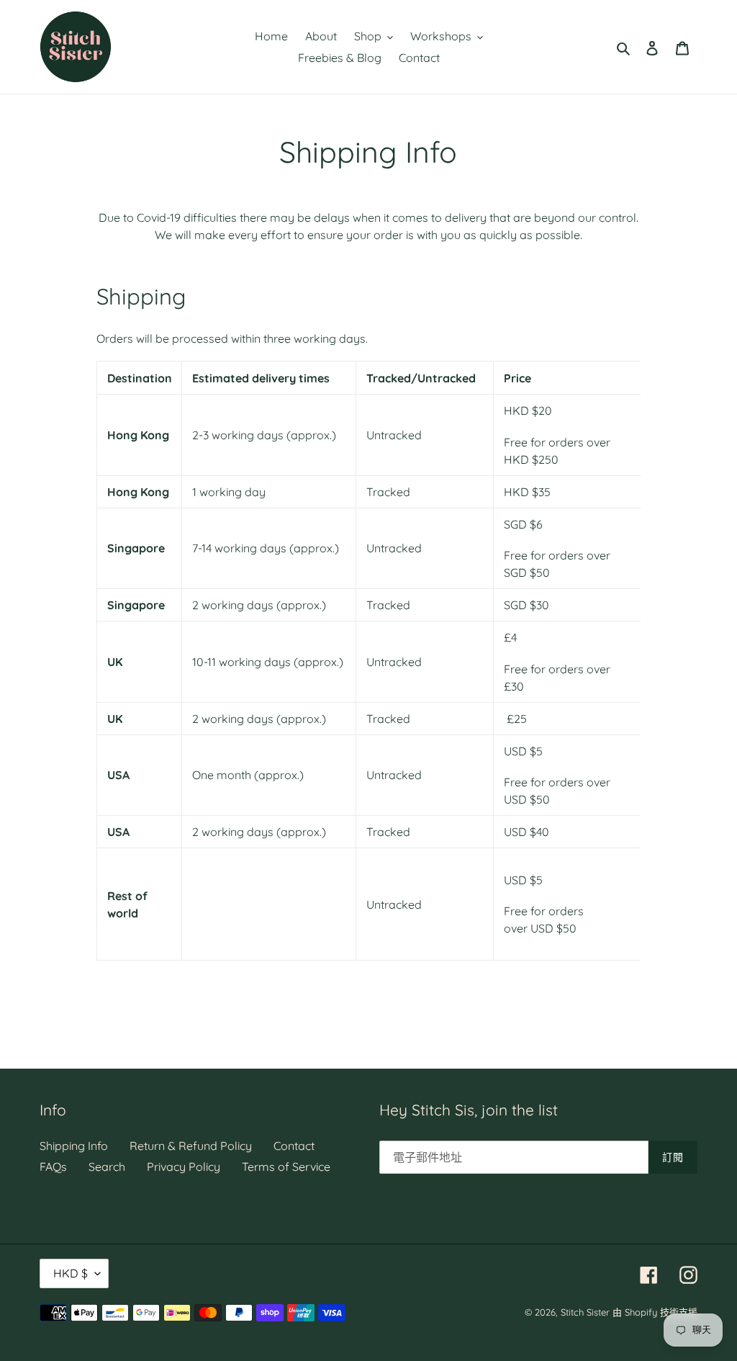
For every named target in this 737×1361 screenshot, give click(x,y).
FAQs (53, 1166)
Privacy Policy (183, 1166)
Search (107, 1166)
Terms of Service (286, 1166)
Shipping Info (74, 1145)
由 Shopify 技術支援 (654, 1312)
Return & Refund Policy (191, 1145)
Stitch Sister (585, 1312)
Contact (294, 1145)
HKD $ (70, 1273)
